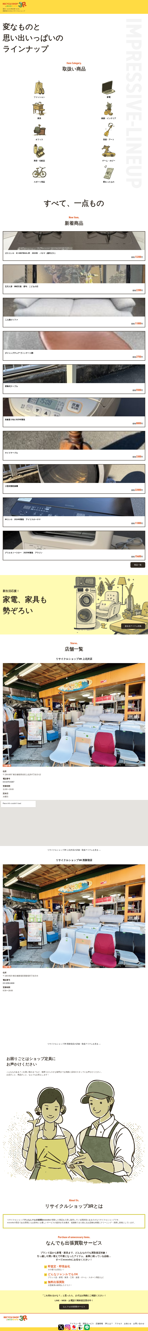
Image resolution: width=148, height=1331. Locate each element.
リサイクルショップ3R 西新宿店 (74, 860)
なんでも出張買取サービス (74, 1307)
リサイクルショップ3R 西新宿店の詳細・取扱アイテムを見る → (74, 1044)
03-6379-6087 (8, 782)
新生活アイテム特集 (133, 626)
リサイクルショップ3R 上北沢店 (74, 658)
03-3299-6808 (8, 983)
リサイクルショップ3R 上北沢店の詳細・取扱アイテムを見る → (74, 850)
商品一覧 (138, 565)
